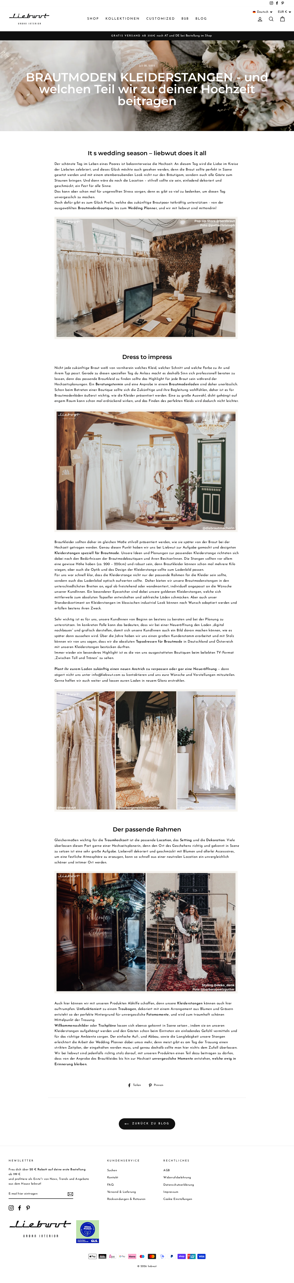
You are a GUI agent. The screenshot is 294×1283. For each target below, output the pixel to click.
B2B (185, 19)
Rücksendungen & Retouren (126, 1199)
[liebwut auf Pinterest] (28, 1207)
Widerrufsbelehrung (177, 1177)
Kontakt (112, 1177)
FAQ (110, 1184)
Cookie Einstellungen (177, 1199)
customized (160, 19)
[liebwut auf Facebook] (19, 1207)
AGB (166, 1170)
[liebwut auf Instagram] (11, 1207)
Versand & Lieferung (121, 1192)
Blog (201, 19)
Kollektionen (122, 19)
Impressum (170, 1192)
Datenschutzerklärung (178, 1184)
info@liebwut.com (106, 675)
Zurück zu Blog (150, 1123)
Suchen (112, 1170)
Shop (93, 19)
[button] (262, 12)
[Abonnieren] (70, 1194)
